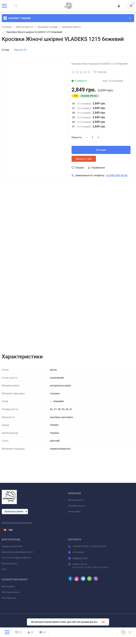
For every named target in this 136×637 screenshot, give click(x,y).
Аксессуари (74, 511)
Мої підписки (9, 597)
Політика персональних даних (17, 522)
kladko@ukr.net (80, 558)
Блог (4, 569)
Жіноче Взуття (24, 27)
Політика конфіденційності (16, 557)
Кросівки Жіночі (71, 27)
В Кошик (101, 149)
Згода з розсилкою (12, 546)
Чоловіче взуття (76, 505)
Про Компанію (9, 563)
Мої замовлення (10, 592)
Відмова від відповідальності (17, 552)
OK (103, 622)
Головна (7, 27)
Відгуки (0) (20, 49)
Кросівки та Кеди (47, 27)
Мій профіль (8, 586)
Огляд (5, 49)
